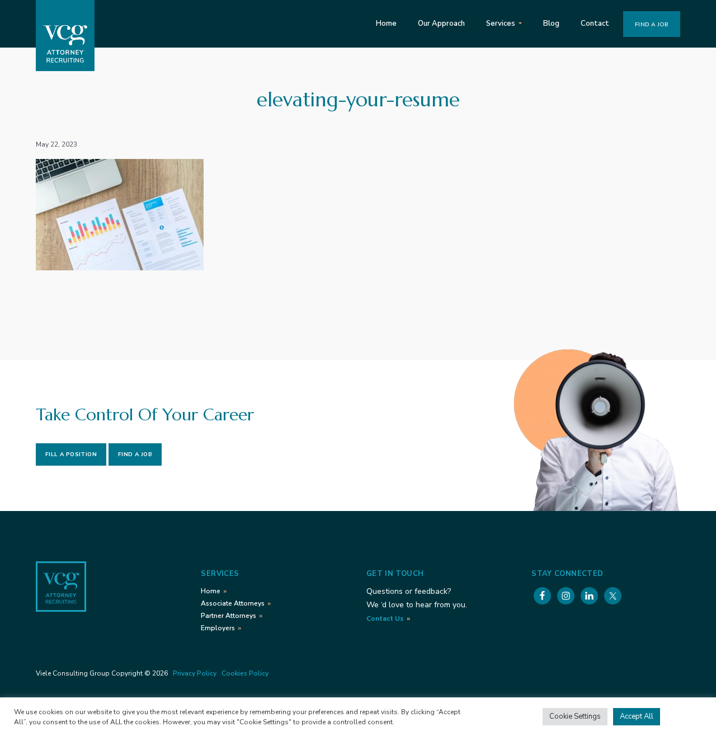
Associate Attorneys (233, 603)
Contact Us (385, 618)
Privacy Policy (194, 673)
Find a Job (135, 454)
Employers (218, 628)
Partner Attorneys (228, 615)
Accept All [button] (636, 716)
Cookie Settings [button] (575, 716)
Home (210, 591)
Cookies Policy (245, 673)
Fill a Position (71, 454)
